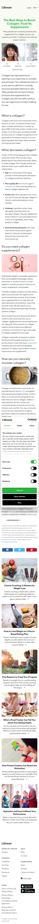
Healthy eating (18, 70)
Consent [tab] (7, 426)
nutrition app (31, 514)
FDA (31, 340)
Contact (24, 856)
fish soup (12, 511)
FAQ (22, 852)
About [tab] (32, 426)
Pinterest (5, 868)
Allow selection (19, 496)
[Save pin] (31, 549)
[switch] (34, 468)
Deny (19, 503)
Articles (24, 868)
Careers (5, 852)
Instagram (6, 861)
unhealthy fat (10, 186)
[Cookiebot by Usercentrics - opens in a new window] (28, 419)
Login (29, 8)
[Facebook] (7, 549)
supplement (32, 343)
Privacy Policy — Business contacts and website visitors (9, 910)
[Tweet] (19, 549)
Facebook (5, 872)
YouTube (5, 865)
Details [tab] (19, 426)
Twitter (4, 876)
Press (23, 865)
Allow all (19, 490)
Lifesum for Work (27, 872)
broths (22, 391)
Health (18, 66)
